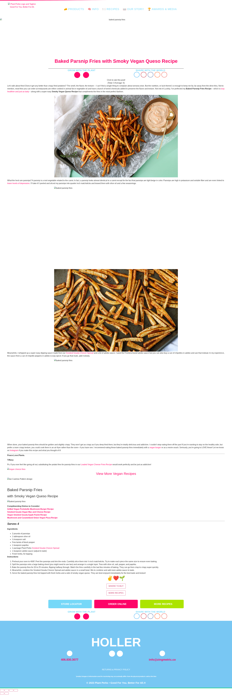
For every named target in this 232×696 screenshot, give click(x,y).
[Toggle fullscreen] (7, 690)
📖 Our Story (133, 9)
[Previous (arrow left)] (2, 693)
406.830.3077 (69, 659)
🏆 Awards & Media (162, 9)
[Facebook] (86, 75)
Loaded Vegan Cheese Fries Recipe (96, 464)
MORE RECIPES (116, 593)
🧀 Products (74, 9)
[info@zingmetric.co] (162, 653)
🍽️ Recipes (110, 9)
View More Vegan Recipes (116, 474)
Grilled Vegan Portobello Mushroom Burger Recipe (30, 509)
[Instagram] (77, 75)
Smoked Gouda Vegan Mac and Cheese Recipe (28, 512)
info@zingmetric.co (162, 659)
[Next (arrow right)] (7, 693)
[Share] (11, 690)
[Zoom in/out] (2, 690)
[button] (137, 74)
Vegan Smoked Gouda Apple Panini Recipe (27, 515)
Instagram (14, 450)
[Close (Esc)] (16, 690)
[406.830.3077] (69, 653)
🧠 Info (93, 9)
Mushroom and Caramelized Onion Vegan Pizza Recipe (32, 518)
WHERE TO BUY (116, 586)
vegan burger (155, 447)
